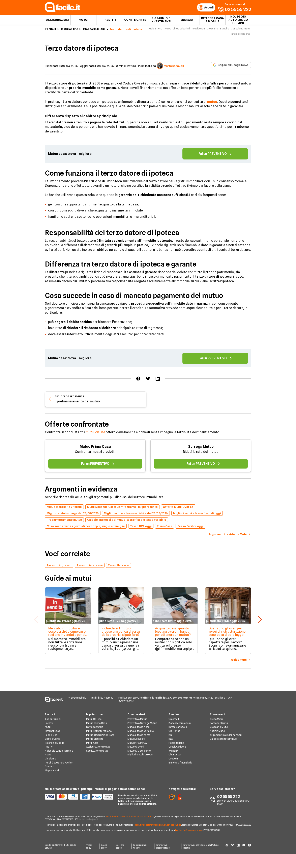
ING (171, 738)
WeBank (173, 750)
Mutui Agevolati (136, 738)
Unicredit (174, 719)
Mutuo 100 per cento (139, 750)
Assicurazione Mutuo (98, 746)
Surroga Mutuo (201, 446)
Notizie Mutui (217, 730)
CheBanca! (175, 754)
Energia (186, 19)
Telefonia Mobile (54, 742)
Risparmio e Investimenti (161, 20)
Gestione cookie (120, 846)
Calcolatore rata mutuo (223, 738)
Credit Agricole (177, 746)
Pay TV (49, 746)
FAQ (160, 28)
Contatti (49, 766)
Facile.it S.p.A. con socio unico (188, 830)
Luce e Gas (51, 734)
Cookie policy (104, 846)
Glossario (212, 28)
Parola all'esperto (240, 33)
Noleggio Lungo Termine (59, 750)
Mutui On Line (94, 719)
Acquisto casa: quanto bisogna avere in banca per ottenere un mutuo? (173, 631)
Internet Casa (52, 730)
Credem (173, 758)
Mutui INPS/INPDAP (137, 742)
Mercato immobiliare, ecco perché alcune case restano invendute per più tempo (67, 633)
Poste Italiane (176, 742)
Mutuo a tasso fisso (138, 726)
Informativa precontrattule (163, 846)
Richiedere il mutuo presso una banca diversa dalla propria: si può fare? (121, 631)
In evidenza (198, 28)
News (168, 28)
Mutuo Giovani (135, 746)
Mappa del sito (53, 770)
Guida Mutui (216, 719)
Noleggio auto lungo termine (238, 20)
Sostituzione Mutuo (97, 750)
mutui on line (95, 432)
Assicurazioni (57, 19)
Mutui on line (69, 29)
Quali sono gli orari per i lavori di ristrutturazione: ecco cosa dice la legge (227, 631)
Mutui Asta (92, 742)
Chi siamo (50, 758)
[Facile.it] (62, 11)
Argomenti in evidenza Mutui (226, 734)
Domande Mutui (219, 723)
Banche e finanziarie (180, 762)
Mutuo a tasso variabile (140, 730)
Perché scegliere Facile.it (59, 762)
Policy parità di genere (140, 846)
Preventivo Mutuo (137, 719)
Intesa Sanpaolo (178, 726)
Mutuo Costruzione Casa (100, 734)
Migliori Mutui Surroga (140, 754)
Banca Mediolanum (180, 723)
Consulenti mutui (240, 28)
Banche (224, 28)
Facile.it (50, 29)
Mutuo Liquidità (95, 738)
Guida (152, 28)
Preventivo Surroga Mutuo (142, 723)
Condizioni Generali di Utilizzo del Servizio (61, 846)
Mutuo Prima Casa (95, 446)
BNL (171, 734)
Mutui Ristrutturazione (99, 730)
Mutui (83, 19)
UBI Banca (174, 730)
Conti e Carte (135, 19)
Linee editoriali (181, 28)
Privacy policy (89, 846)
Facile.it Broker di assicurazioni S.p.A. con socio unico (130, 816)
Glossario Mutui (94, 29)
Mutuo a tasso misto (138, 734)
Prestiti (109, 19)
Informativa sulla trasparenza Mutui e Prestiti (200, 846)
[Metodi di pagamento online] (79, 797)
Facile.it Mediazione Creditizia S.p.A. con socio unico (157, 825)
